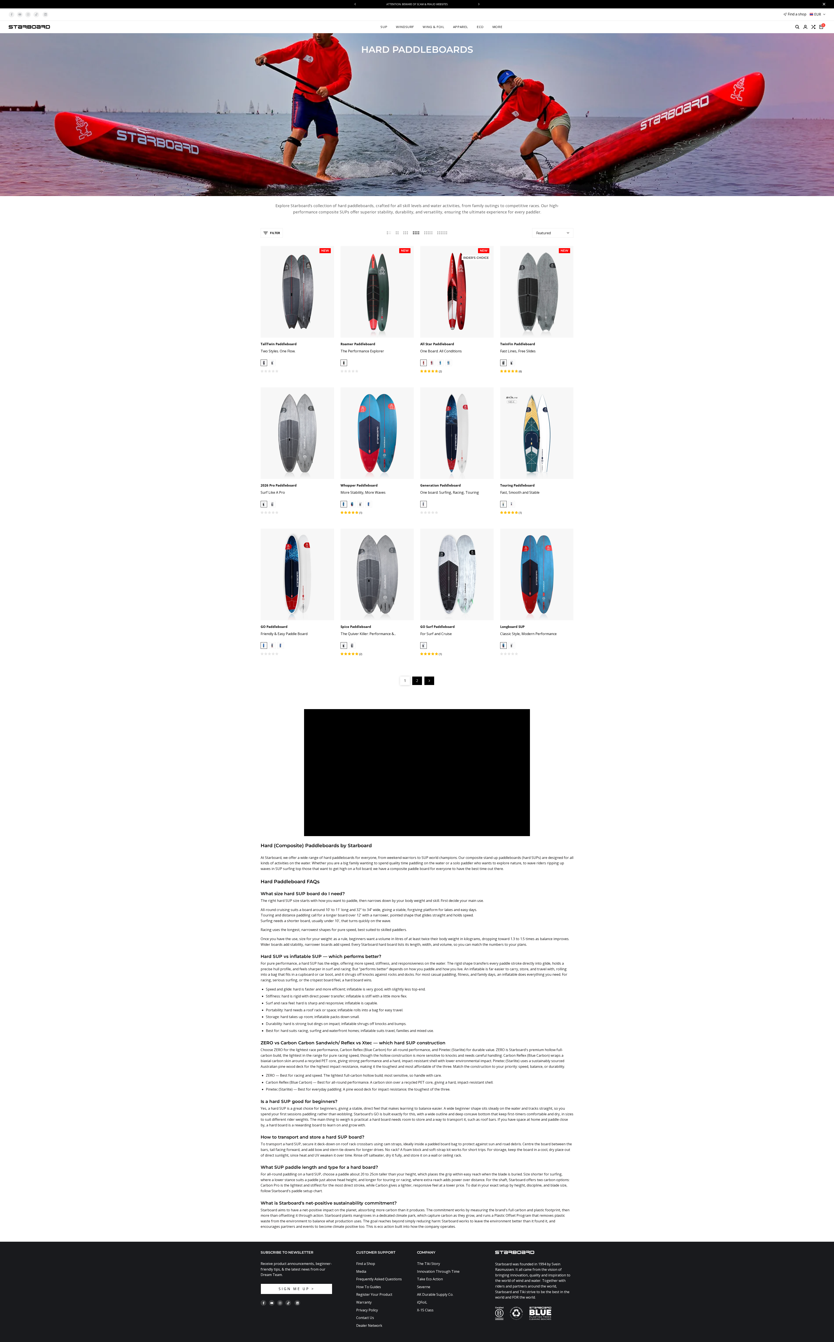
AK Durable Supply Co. (435, 1294)
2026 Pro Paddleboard (279, 485)
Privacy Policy (367, 1310)
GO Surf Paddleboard (437, 627)
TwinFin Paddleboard (517, 344)
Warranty (364, 1302)
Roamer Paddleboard (358, 344)
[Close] (823, 4)
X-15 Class (425, 1310)
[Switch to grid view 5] (428, 233)
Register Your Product (374, 1294)
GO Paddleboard (274, 627)
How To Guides (368, 1286)
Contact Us (365, 1317)
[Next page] (429, 681)
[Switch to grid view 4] (416, 233)
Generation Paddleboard (440, 485)
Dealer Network (369, 1325)
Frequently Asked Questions (379, 1279)
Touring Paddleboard (517, 485)
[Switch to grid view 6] (442, 233)
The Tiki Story (428, 1263)
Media (361, 1271)
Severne (423, 1286)
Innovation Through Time (438, 1271)
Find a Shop (365, 1263)
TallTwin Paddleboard (279, 344)
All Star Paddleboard (437, 344)
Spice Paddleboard (356, 627)
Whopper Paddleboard (359, 485)
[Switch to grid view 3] (405, 233)
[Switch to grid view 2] (397, 233)
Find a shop (797, 14)
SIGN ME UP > (296, 1288)
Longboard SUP (512, 627)
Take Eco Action (430, 1279)
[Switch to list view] (389, 233)
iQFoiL (422, 1302)
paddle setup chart (306, 1190)
